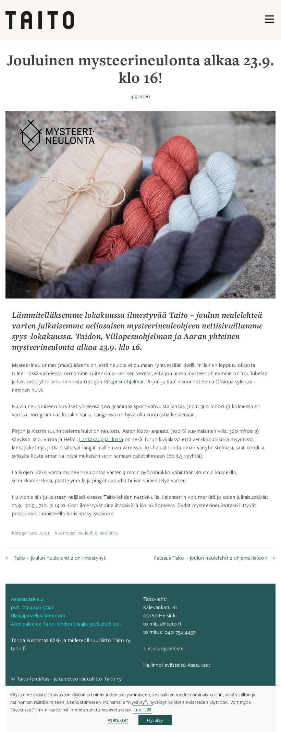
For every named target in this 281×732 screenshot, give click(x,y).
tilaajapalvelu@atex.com (38, 615)
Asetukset (198, 664)
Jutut (44, 533)
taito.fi (18, 648)
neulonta (109, 533)
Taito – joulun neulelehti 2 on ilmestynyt (60, 557)
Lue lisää (142, 709)
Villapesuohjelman (124, 381)
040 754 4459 (180, 631)
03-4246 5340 (38, 607)
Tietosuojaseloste (163, 648)
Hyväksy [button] (155, 720)
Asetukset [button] (118, 720)
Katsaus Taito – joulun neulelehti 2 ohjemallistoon (210, 557)
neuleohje (87, 533)
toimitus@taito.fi (162, 623)
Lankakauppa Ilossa (101, 439)
